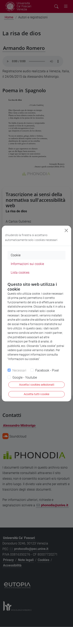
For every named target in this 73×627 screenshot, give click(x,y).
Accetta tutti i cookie (36, 394)
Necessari (19, 370)
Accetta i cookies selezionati (36, 384)
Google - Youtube (24, 377)
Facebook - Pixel (47, 370)
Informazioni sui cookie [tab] (27, 264)
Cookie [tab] (15, 255)
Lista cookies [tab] (20, 272)
